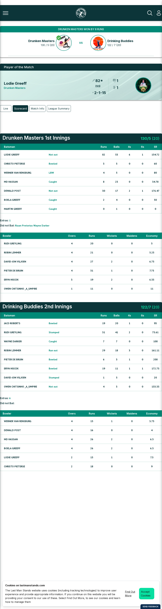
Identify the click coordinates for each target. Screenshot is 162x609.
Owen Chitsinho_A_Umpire (20, 288)
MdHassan (11, 181)
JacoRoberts (12, 323)
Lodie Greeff (15, 83)
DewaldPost (12, 190)
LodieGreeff (11, 154)
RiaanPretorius (24, 225)
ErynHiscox (11, 279)
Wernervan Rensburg (17, 172)
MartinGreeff (13, 208)
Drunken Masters (41, 41)
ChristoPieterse (14, 163)
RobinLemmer (12, 252)
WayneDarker (41, 225)
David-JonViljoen (15, 261)
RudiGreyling (13, 243)
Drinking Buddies (120, 41)
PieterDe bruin (13, 270)
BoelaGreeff (12, 199)
